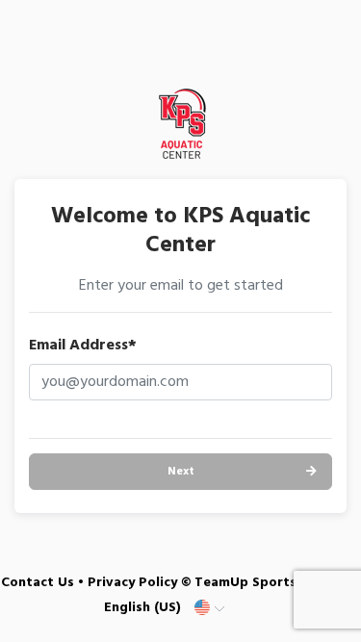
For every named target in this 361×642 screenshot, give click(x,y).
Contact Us (37, 583)
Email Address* (83, 345)
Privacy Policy (132, 583)
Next (181, 471)
